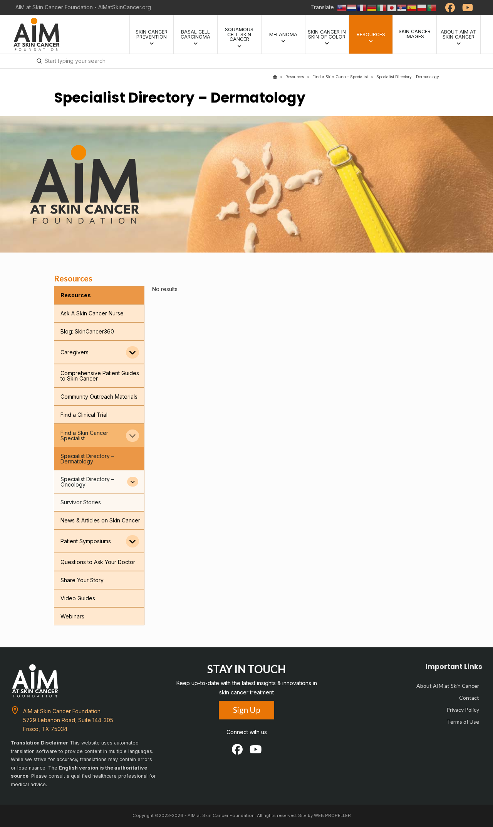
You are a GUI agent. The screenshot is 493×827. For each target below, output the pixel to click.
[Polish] (422, 7)
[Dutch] (352, 7)
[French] (362, 7)
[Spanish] (412, 7)
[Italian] (382, 7)
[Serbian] (402, 7)
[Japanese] (392, 7)
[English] (342, 7)
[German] (372, 7)
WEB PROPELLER (332, 815)
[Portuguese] (432, 7)
